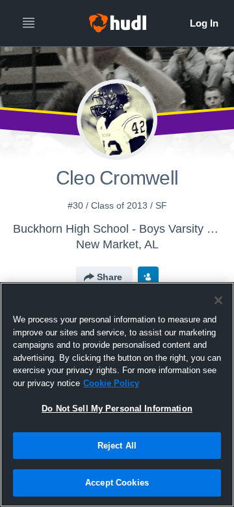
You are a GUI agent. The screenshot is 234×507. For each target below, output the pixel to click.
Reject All (117, 445)
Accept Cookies (117, 483)
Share (109, 277)
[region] (117, 394)
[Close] (218, 300)
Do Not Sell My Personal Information (117, 408)
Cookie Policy (111, 383)
